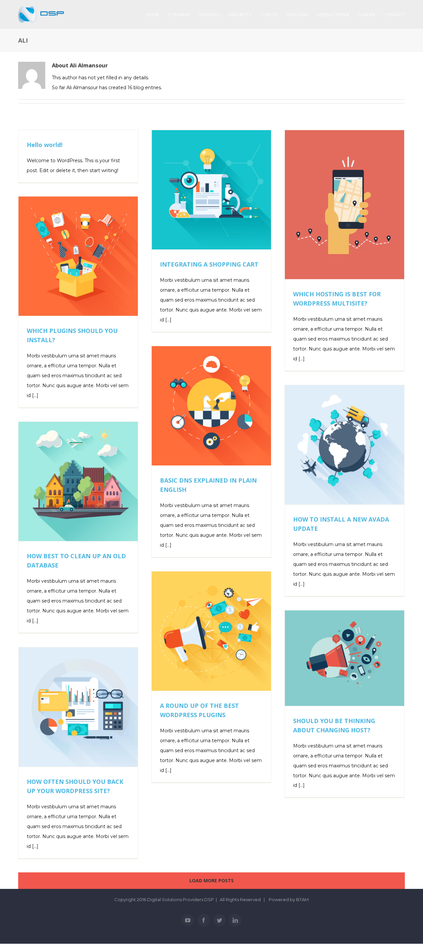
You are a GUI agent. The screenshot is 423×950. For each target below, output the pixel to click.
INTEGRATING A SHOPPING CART (209, 264)
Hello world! (44, 145)
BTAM (302, 899)
